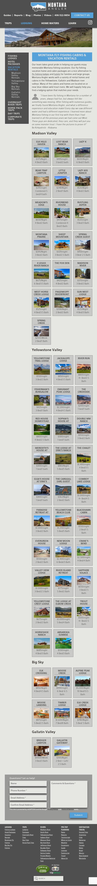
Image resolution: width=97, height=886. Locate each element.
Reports (18, 15)
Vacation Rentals (14, 68)
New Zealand (83, 856)
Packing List (65, 853)
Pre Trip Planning (65, 828)
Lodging (26, 23)
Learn (72, 23)
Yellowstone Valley (18, 82)
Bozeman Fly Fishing (9, 841)
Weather (64, 843)
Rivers (43, 827)
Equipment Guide (65, 846)
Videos (47, 15)
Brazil (81, 850)
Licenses (64, 850)
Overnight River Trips (15, 103)
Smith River (44, 832)
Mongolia (82, 858)
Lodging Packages (25, 831)
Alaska (81, 843)
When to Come (66, 840)
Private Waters (45, 856)
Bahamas (82, 840)
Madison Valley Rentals (16, 75)
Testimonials (65, 837)
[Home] (48, 6)
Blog (28, 15)
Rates (63, 832)
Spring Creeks (45, 853)
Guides (7, 15)
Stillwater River (45, 850)
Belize (81, 848)
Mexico (81, 853)
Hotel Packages (14, 62)
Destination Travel (84, 828)
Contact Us (82, 15)
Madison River (45, 830)
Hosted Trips (83, 832)
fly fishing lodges (40, 74)
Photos (37, 15)
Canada (81, 845)
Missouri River (45, 840)
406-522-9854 (62, 15)
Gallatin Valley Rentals (15, 94)
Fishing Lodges (12, 57)
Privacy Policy (53, 809)
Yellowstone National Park (47, 859)
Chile (80, 837)
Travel (63, 856)
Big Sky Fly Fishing (8, 846)
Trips (8, 23)
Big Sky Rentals (15, 87)
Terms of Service (68, 809)
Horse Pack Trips (15, 109)
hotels (57, 74)
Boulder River (45, 848)
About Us (64, 858)
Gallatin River (45, 837)
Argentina (82, 835)
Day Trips (14, 113)
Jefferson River (45, 845)
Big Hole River (45, 843)
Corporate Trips (15, 118)
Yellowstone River (46, 835)
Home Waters (50, 23)
